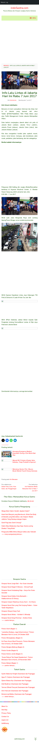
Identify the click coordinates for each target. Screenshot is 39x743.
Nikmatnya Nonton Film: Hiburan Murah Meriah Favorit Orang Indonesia (24, 470)
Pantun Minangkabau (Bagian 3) (12, 638)
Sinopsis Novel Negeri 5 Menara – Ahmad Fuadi (17, 587)
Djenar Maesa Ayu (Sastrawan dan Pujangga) (16, 680)
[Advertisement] (19, 42)
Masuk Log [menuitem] (4, 2)
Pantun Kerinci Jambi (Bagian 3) (12, 654)
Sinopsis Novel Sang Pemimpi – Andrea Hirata (17, 618)
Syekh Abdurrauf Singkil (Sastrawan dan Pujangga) (18, 674)
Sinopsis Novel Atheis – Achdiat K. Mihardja (16, 614)
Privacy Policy (6, 713)
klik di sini (30, 501)
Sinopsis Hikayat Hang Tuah (11, 611)
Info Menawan (14, 479)
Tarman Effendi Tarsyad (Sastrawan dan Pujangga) (18, 687)
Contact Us (5, 716)
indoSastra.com (19, 8)
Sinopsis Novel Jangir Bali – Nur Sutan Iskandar (17, 583)
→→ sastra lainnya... (8, 620)
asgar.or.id (5, 720)
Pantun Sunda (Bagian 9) (10, 650)
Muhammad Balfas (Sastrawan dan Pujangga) (17, 694)
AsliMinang (5, 723)
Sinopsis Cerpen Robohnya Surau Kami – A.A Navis (19, 602)
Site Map (4, 710)
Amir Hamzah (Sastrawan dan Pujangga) (15, 691)
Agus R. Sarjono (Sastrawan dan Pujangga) (16, 677)
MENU (34, 18)
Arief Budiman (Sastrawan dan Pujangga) (15, 684)
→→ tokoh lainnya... (8, 696)
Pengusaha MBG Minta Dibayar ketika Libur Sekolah (19, 532)
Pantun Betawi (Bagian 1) (10, 663)
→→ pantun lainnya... (9, 665)
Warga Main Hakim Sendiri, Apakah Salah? (16, 511)
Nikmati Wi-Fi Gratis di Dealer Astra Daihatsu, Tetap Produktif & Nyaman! (24, 461)
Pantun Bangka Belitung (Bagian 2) (13, 647)
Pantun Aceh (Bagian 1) (9, 629)
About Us (5, 706)
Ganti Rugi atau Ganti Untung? (11, 522)
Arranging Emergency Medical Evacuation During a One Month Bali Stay (24, 453)
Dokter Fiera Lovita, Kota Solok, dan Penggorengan (9, 486)
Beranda (6, 65)
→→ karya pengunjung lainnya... (12, 534)
